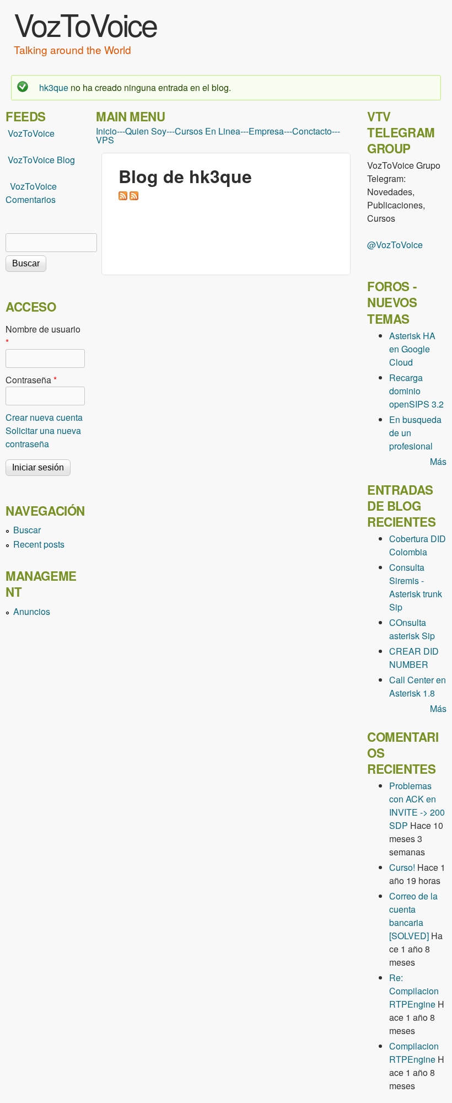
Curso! (402, 867)
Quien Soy (145, 131)
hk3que (53, 87)
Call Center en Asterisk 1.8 (417, 686)
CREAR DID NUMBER (414, 658)
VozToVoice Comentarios (31, 193)
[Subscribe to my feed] (7, 159)
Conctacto (312, 131)
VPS (105, 140)
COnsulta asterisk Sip (412, 629)
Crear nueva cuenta (44, 417)
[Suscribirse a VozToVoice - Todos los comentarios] (134, 196)
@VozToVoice (395, 244)
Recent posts (38, 544)
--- (121, 131)
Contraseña (31, 379)
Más (438, 461)
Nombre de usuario (43, 336)
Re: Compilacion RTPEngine (414, 990)
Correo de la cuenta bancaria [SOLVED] (413, 916)
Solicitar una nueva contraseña (43, 437)
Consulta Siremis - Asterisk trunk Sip (415, 587)
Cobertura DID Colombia (417, 545)
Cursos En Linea (207, 131)
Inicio (106, 131)
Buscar (27, 529)
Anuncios (31, 611)
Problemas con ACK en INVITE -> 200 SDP (417, 805)
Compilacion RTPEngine (414, 1052)
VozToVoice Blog (41, 159)
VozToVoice (85, 24)
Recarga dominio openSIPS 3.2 (416, 390)
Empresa (266, 131)
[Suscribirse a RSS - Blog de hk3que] (123, 196)
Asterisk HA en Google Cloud (412, 348)
